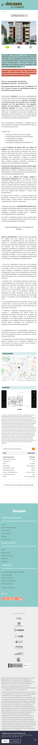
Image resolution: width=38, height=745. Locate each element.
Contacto (4, 561)
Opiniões (4, 536)
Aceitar (5, 741)
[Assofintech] (19, 653)
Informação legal (6, 575)
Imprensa (4, 559)
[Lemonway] (19, 624)
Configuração (15, 741)
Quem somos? (5, 553)
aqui (22, 67)
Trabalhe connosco (7, 556)
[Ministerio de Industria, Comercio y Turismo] (19, 618)
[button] (30, 47)
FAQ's (3, 550)
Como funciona (6, 533)
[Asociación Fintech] (19, 636)
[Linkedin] (12, 599)
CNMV (3, 689)
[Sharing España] (19, 648)
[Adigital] (19, 630)
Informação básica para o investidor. (12, 572)
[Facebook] (4, 599)
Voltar (5, 12)
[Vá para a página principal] (15, 5)
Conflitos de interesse (8, 588)
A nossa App (5, 530)
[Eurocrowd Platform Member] (19, 659)
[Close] (35, 740)
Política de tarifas (6, 578)
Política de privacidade (8, 581)
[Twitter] (16, 599)
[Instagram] (8, 599)
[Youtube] (21, 599)
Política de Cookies (7, 584)
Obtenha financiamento (8, 527)
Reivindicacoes (6, 539)
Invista (3, 524)
